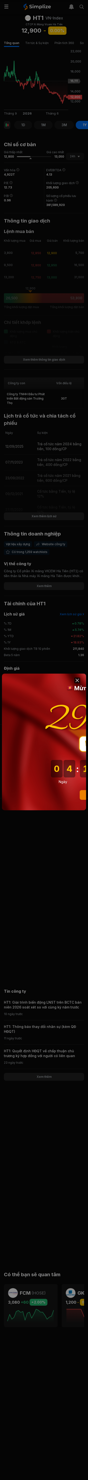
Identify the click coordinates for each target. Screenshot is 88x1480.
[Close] (77, 680)
